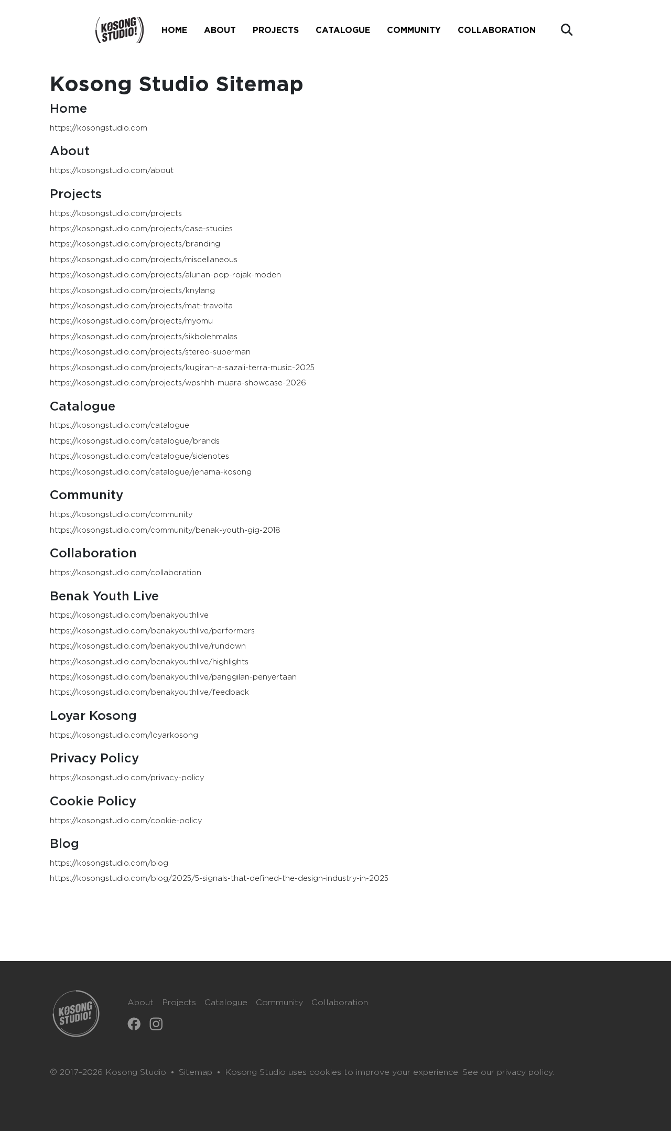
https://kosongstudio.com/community (121, 515)
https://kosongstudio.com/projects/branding (135, 244)
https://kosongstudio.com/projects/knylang (132, 291)
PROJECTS (276, 30)
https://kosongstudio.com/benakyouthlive (129, 615)
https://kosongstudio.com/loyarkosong (124, 735)
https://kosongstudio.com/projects (116, 214)
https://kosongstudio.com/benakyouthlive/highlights (149, 662)
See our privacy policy (507, 1072)
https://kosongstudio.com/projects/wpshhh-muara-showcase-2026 (178, 383)
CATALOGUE (343, 30)
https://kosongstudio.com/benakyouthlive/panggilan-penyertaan (173, 677)
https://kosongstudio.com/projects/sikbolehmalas (143, 337)
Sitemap (195, 1072)
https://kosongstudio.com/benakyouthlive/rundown (148, 646)
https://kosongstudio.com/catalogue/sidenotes (139, 456)
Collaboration (339, 1002)
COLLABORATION (497, 30)
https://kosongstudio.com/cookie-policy (126, 821)
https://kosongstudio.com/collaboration (125, 573)
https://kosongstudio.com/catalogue (119, 425)
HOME (174, 30)
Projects (179, 1002)
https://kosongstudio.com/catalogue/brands (135, 441)
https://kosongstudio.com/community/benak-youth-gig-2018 (165, 530)
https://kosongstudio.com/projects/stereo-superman (150, 352)
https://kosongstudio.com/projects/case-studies (141, 229)
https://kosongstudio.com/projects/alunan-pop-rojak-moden (165, 275)
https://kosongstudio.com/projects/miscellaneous (143, 260)
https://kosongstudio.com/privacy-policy (127, 778)
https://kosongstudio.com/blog (109, 863)
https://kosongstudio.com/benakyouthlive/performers (152, 631)
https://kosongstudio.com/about (112, 171)
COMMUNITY (414, 30)
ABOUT (220, 30)
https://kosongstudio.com (98, 128)
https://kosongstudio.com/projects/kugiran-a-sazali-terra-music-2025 (182, 368)
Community (279, 1002)
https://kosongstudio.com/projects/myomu (131, 321)
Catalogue (225, 1002)
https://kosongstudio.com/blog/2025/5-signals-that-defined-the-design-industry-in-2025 (219, 878)
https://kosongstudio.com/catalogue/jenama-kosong (151, 472)
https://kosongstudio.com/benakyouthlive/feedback (149, 692)
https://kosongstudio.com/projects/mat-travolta (141, 306)
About (140, 1002)
